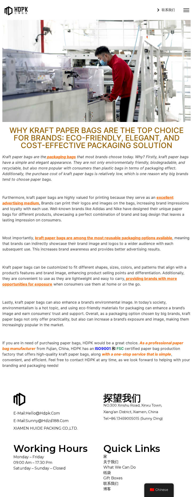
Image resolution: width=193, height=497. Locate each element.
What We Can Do (119, 467)
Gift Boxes (112, 478)
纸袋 (107, 472)
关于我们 (110, 462)
